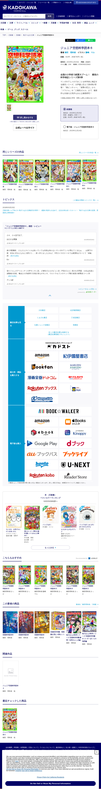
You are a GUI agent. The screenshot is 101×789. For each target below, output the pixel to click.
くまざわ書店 (42, 318)
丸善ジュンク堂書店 (42, 325)
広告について (33, 747)
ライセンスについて (47, 747)
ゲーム (10, 29)
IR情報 (16, 747)
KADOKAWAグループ (86, 747)
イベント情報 (89, 16)
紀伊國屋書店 (75, 310)
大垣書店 (42, 310)
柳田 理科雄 (70, 52)
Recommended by (82, 558)
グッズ (17, 29)
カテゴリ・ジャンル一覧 (27, 2)
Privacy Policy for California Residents (50, 777)
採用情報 (23, 747)
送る (91, 40)
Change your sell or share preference (28, 770)
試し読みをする (26, 117)
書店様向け (60, 747)
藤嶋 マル (90, 52)
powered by (81, 292)
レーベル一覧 (44, 2)
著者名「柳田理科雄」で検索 (86, 604)
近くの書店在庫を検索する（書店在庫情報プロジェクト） (59, 333)
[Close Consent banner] (97, 752)
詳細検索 (61, 16)
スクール (24, 29)
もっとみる (49, 548)
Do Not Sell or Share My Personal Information (22, 769)
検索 (49, 16)
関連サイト (57, 2)
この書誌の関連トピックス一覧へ (84, 200)
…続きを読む (14, 256)
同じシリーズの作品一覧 (87, 153)
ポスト (71, 40)
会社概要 (9, 747)
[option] (11, 676)
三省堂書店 (75, 318)
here (17, 761)
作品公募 (68, 2)
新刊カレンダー (75, 16)
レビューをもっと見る (86, 289)
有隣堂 (75, 325)
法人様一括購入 (71, 747)
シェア (81, 40)
